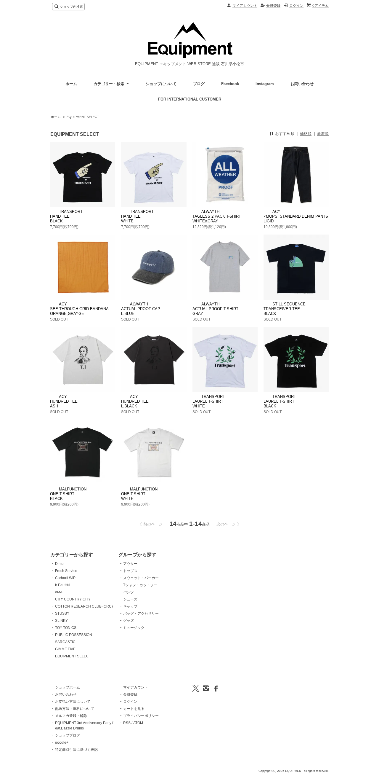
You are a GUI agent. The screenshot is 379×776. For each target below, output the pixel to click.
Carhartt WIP (65, 578)
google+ (61, 742)
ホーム (71, 84)
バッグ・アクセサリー (141, 613)
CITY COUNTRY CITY (73, 599)
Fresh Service (66, 571)
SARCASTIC (65, 642)
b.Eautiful (62, 585)
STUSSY (62, 613)
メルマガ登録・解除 (71, 716)
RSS (127, 723)
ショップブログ (67, 735)
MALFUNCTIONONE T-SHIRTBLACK (68, 494)
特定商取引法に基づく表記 (76, 750)
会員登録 (273, 6)
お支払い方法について (73, 701)
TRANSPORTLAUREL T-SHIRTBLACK (280, 401)
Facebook (230, 84)
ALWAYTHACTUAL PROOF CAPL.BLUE (140, 309)
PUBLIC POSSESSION (73, 635)
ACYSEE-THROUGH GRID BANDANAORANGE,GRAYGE (79, 309)
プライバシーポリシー (141, 716)
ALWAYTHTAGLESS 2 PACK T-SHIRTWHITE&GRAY (216, 216)
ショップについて (161, 84)
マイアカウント (244, 6)
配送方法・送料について (74, 709)
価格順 (305, 133)
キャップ (130, 606)
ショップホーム (67, 687)
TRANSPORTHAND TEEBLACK (66, 216)
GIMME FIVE (65, 649)
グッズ (128, 621)
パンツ (128, 592)
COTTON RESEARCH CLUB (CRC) (84, 606)
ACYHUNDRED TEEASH (64, 401)
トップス (130, 571)
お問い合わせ (302, 84)
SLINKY (61, 621)
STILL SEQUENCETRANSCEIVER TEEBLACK (285, 309)
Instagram (265, 84)
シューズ (130, 599)
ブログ (199, 84)
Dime (59, 564)
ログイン (296, 6)
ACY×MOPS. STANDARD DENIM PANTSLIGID (296, 216)
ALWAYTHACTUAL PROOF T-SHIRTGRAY (215, 309)
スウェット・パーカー (141, 578)
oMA (58, 592)
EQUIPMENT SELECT (83, 117)
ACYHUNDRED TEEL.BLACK (135, 401)
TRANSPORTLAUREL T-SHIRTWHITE (208, 401)
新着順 (323, 133)
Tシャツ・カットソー (140, 585)
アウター (130, 564)
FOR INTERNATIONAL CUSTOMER (189, 99)
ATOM (138, 723)
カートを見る (133, 709)
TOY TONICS (65, 628)
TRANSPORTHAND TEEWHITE (137, 216)
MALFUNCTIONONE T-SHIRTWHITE (139, 494)
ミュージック (133, 628)
